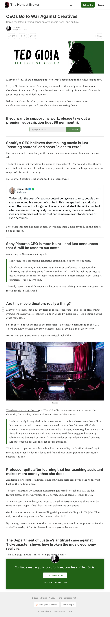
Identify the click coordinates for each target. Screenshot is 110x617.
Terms (59, 598)
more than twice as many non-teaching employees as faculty (69, 523)
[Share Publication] (77, 5)
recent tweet (61, 179)
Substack (42, 611)
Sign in (101, 4)
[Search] (71, 5)
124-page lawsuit (21, 555)
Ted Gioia (16, 27)
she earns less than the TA (78, 495)
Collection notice (71, 598)
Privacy (52, 598)
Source (55, 402)
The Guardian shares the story (23, 410)
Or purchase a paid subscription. (55, 582)
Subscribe (88, 4)
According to (14, 254)
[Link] (2, 120)
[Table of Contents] (3, 308)
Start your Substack (48, 604)
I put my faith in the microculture (52, 310)
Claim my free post (55, 575)
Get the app (68, 604)
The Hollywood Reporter (35, 254)
